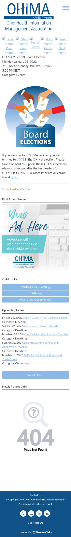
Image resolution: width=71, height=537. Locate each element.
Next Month (61, 50)
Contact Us (35, 495)
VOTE (20, 159)
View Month (22, 50)
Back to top (34, 522)
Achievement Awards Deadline (42, 326)
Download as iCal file (16, 189)
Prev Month (9, 50)
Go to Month (47, 50)
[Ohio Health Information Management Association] (28, 31)
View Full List (35, 375)
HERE (14, 177)
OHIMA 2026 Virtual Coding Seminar (44, 317)
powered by (26, 532)
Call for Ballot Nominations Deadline (46, 334)
